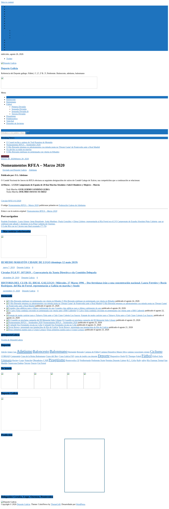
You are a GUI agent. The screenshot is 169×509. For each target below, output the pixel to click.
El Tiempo (10, 26)
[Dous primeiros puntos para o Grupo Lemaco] (26, 330)
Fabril (138, 356)
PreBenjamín (85, 360)
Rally (139, 360)
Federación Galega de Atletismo (72, 205)
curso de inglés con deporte (86, 356)
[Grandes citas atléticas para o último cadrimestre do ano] (30, 308)
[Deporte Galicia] (2, 90)
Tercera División (18, 38)
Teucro (34, 363)
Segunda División (19, 33)
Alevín (4, 352)
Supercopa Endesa (16, 363)
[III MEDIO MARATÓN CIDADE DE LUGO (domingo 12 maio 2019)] (24, 257)
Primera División (19, 30)
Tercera (27, 363)
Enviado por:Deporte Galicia (15, 170)
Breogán (80, 352)
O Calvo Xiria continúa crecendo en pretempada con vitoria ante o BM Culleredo (110, 310)
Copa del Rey (52, 356)
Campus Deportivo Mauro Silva (113, 352)
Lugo (21, 360)
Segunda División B (20, 35)
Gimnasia (6, 360)
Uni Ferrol (41, 363)
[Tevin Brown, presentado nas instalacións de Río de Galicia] (32, 327)
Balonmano (11, 11)
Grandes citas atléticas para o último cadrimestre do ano (78, 308)
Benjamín (72, 352)
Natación (28, 360)
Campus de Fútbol (92, 352)
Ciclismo (10, 14)
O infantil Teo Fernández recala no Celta (60, 325)
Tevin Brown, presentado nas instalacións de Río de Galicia (83, 327)
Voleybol (10, 49)
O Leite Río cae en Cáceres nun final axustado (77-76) (23, 226)
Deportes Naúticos (14, 21)
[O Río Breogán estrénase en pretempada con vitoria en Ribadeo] (33, 301)
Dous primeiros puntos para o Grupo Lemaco (65, 330)
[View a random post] (2, 135)
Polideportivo (12, 45)
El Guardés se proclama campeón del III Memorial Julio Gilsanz (89, 320)
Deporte (104, 356)
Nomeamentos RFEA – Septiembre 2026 (23, 145)
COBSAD (5, 356)
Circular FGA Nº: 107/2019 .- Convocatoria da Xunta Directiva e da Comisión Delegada (49, 272)
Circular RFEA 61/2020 (11, 201)
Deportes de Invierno (15, 18)
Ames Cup (11, 352)
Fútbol (9, 28)
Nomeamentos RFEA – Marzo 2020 (23, 205)
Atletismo (10, 7)
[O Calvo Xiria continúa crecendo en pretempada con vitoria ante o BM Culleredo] (41, 310)
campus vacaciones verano (138, 352)
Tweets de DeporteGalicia (12, 340)
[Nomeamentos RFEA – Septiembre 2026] (24, 322)
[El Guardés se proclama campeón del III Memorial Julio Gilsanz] (34, 320)
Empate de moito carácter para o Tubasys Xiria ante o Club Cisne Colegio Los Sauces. (117, 315)
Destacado (10, 23)
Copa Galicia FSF (66, 356)
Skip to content (7, 2)
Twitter (9, 58)
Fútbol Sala (157, 356)
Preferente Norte (98, 360)
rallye (144, 360)
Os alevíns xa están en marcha (18, 149)
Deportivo (115, 356)
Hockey (15, 360)
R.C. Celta (131, 360)
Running (10, 47)
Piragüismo (11, 42)
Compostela (15, 356)
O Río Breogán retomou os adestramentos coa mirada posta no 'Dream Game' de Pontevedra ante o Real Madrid (53, 147)
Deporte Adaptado (14, 16)
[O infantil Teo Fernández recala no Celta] (24, 325)
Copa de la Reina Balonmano (33, 356)
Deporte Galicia (9, 68)
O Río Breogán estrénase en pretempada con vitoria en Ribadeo (32, 152)
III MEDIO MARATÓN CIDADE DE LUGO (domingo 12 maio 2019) (39, 262)
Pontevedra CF (72, 360)
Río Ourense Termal (155, 360)
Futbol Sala (11, 40)
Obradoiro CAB (40, 360)
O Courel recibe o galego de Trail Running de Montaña (29, 142)
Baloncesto (11, 9)
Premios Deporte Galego (116, 360)
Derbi (122, 356)
